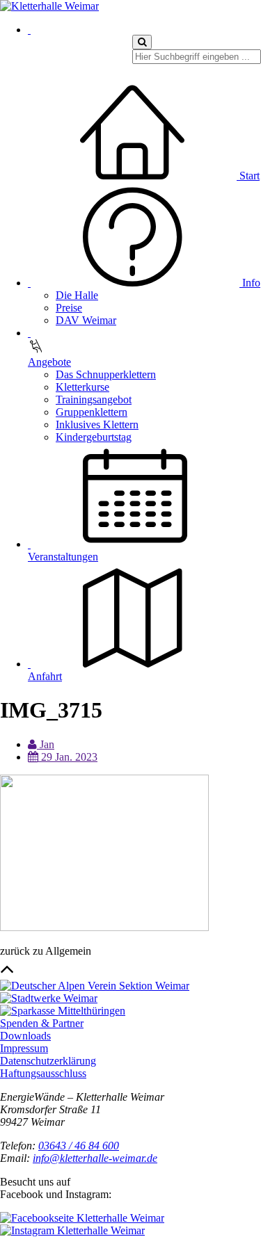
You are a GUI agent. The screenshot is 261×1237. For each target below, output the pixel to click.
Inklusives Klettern (97, 424)
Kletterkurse (82, 387)
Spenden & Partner (42, 1023)
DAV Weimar (86, 320)
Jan (45, 744)
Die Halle (77, 295)
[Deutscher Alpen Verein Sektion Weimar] (94, 986)
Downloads (25, 1036)
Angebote (49, 362)
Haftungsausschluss (43, 1073)
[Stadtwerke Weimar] (48, 998)
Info (249, 283)
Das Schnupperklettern (106, 374)
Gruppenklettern (91, 412)
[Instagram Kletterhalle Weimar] (72, 1230)
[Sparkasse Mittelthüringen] (62, 1011)
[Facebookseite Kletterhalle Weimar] (82, 1218)
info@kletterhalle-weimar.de (95, 1158)
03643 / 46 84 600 (78, 1145)
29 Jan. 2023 (67, 757)
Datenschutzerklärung (48, 1061)
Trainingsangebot (94, 399)
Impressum (24, 1048)
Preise (69, 308)
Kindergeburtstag (94, 437)
